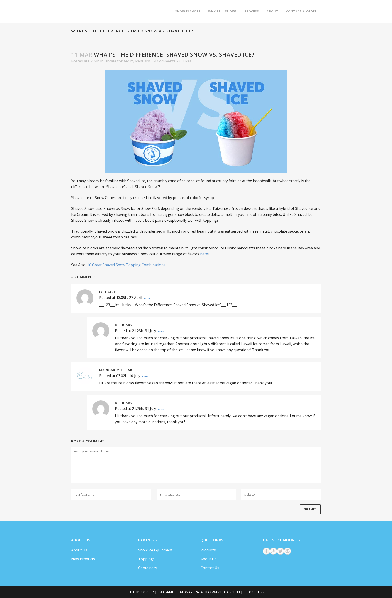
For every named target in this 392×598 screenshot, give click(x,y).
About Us (79, 550)
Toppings (146, 558)
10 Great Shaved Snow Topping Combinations (126, 264)
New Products (83, 558)
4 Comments (164, 61)
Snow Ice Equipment (155, 550)
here (204, 253)
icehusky (142, 61)
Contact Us (210, 567)
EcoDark (107, 292)
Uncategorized (116, 61)
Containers (147, 567)
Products (208, 550)
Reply (147, 298)
